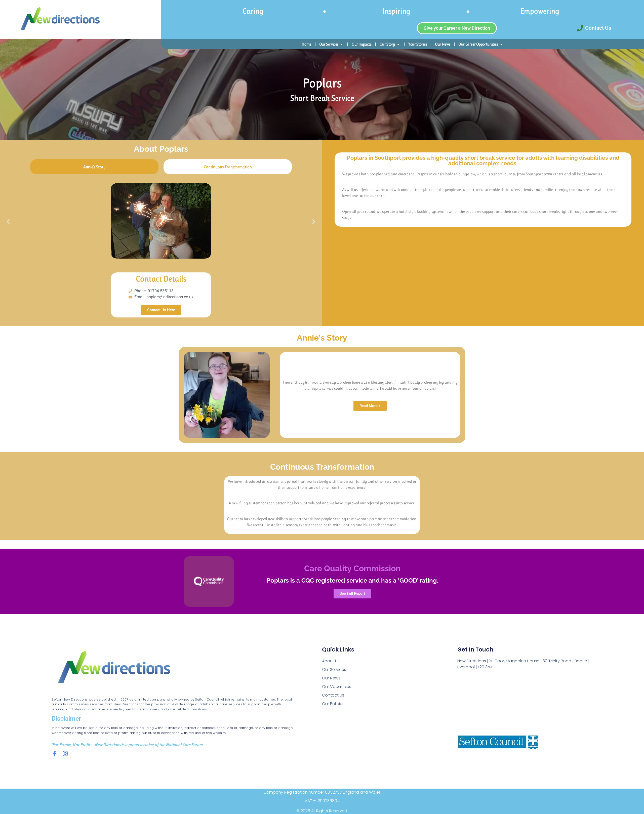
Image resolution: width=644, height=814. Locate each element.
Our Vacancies (336, 686)
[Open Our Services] (342, 44)
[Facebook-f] (54, 753)
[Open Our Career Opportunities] (501, 44)
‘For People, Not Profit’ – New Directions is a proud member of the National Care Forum (127, 744)
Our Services (334, 669)
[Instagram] (65, 753)
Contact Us (333, 695)
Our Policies (333, 704)
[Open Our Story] (398, 44)
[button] (8, 221)
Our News (331, 678)
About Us (331, 661)
